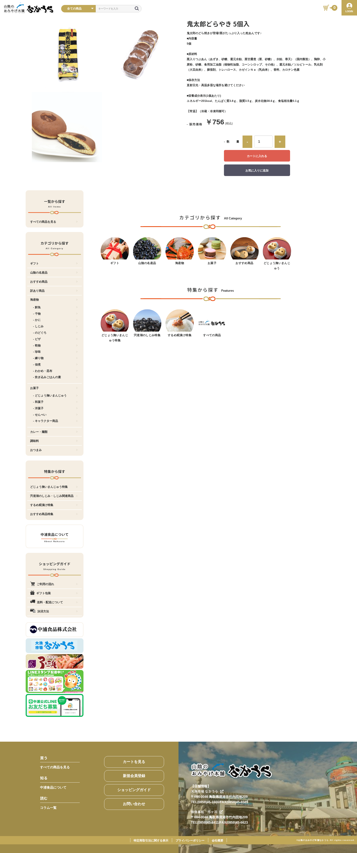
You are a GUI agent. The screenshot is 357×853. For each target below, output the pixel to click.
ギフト (34, 263)
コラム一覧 (48, 807)
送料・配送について (50, 602)
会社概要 (217, 840)
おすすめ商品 (39, 281)
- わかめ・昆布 (42, 370)
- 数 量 (232, 141)
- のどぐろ (39, 332)
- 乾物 (37, 345)
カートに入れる (257, 156)
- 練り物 (38, 358)
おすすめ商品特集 (41, 514)
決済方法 (43, 611)
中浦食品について (53, 787)
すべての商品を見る (43, 221)
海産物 (34, 299)
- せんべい (39, 414)
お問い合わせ (134, 804)
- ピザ (37, 339)
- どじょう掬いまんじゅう (50, 395)
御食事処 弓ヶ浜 (204, 812)
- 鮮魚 (37, 307)
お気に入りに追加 (257, 170)
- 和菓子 (38, 401)
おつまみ (36, 450)
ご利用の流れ (45, 584)
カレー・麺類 (39, 431)
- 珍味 (37, 351)
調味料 (34, 441)
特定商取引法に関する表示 (151, 840)
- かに (37, 319)
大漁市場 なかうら (204, 791)
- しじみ (38, 326)
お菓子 (34, 388)
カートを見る (134, 762)
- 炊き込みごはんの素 (47, 377)
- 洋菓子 (38, 408)
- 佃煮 (37, 364)
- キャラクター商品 (45, 420)
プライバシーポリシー (190, 840)
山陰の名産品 (39, 272)
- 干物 (37, 313)
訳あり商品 (37, 290)
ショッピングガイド (134, 790)
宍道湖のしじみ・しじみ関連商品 (52, 495)
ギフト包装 (43, 593)
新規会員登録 (134, 776)
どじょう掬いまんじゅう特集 (49, 486)
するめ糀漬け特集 (41, 505)
